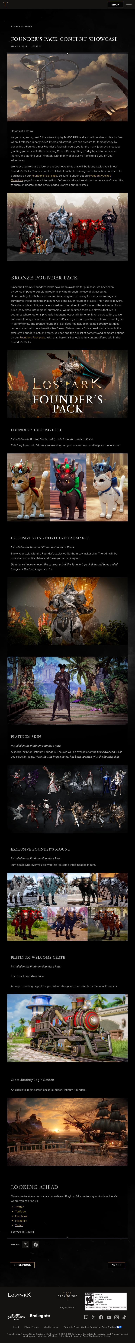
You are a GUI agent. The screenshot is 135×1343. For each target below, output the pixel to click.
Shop (115, 5)
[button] (67, 88)
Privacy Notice (31, 1327)
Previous (24, 1265)
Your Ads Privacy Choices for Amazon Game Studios (90, 1327)
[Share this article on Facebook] (35, 1244)
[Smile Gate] (40, 1317)
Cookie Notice (51, 1327)
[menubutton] (129, 4)
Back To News (23, 26)
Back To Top (67, 1296)
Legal (16, 1327)
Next (115, 1265)
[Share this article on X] (25, 1244)
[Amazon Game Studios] (16, 1317)
